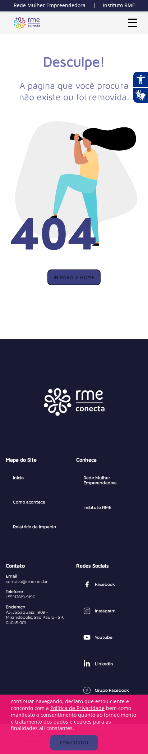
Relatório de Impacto (34, 526)
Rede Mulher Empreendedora (49, 5)
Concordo (74, 742)
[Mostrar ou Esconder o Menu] (132, 23)
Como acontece (29, 502)
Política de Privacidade (77, 708)
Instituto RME (119, 5)
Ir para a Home (74, 277)
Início (18, 477)
